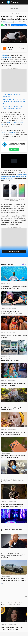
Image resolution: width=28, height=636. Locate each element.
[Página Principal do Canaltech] (14, 3)
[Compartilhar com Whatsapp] (2, 25)
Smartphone (18, 13)
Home (2, 13)
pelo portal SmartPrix (8, 132)
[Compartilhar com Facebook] (5, 25)
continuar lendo (14, 251)
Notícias (7, 13)
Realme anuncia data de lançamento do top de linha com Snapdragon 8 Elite (14, 101)
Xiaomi (4, 55)
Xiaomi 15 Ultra (6, 57)
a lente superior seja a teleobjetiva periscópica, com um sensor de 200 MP (14, 177)
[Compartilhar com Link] (9, 25)
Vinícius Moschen (8, 22)
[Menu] (2, 2)
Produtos (12, 13)
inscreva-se (14, 27)
